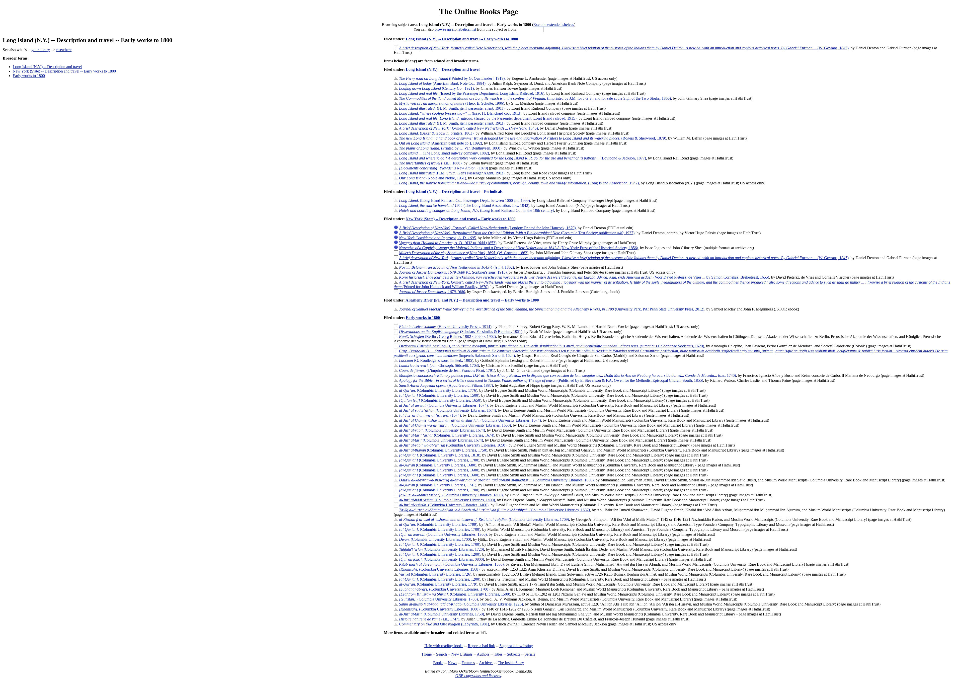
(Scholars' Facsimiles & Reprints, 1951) (460, 331)
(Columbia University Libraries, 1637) (494, 510)
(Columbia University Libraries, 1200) (439, 554)
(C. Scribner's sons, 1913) (453, 272)
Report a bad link (481, 646)
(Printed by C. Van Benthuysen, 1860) (450, 148)
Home (427, 654)
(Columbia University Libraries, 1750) (443, 450)
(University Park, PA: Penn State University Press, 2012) (551, 309)
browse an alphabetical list (455, 29)
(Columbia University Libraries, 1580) (451, 564)
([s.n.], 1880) (430, 163)
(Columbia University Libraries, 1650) (440, 400)
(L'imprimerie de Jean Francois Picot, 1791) (447, 370)
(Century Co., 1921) (436, 88)
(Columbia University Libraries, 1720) (441, 549)
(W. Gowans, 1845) (624, 48)
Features (468, 663)
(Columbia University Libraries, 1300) (443, 534)
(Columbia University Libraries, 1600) (439, 470)
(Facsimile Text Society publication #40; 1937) (517, 233)
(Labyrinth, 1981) (444, 624)
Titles (498, 654)
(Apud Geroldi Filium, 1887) (446, 385)
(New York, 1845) (468, 128)
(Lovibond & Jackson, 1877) (522, 158)
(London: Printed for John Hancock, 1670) (487, 228)
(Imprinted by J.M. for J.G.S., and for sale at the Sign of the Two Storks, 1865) (535, 98)
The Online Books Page (478, 11)
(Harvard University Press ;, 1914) (445, 326)
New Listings (462, 654)
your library (40, 50)
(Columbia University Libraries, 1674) (443, 405)
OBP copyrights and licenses (478, 676)
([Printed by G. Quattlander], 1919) (452, 78)
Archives (486, 663)
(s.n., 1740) (567, 375)
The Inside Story (511, 663)
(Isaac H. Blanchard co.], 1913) (460, 113)
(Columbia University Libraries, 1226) (461, 604)
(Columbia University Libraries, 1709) (484, 519)
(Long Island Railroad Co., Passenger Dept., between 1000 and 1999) (464, 200)
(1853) (447, 243)
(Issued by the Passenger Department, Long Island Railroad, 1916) (471, 93)
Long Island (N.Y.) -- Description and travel (47, 67)
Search (441, 654)
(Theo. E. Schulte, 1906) (451, 103)
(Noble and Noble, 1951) (432, 178)
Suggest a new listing (516, 646)
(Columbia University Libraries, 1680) (437, 465)
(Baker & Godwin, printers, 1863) (436, 133)
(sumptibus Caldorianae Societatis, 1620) (551, 346)
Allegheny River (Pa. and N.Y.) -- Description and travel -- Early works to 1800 (472, 300)
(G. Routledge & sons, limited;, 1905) (436, 360)
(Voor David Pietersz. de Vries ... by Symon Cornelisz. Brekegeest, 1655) (584, 277)
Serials (530, 654)
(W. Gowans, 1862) (463, 253)
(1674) (430, 415)
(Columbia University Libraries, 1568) (439, 569)
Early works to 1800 (29, 76)
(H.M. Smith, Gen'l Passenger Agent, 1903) (451, 173)
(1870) (443, 168)
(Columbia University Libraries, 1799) (438, 524)
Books (438, 663)
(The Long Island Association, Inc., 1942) (464, 205)
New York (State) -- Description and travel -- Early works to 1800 (64, 71)
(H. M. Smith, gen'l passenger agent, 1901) (451, 108)
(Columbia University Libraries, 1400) (451, 495)
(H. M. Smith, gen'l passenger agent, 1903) (451, 123)
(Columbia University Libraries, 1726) (435, 574)
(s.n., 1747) (429, 619)
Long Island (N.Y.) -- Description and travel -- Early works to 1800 (462, 39)
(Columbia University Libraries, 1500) (439, 395)
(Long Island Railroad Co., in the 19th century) (476, 210)
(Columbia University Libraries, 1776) (438, 390)
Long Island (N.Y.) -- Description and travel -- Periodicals (454, 191)
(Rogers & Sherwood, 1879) (532, 138)
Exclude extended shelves (553, 24)
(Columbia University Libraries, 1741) (437, 485)
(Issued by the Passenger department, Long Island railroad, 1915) (487, 118)
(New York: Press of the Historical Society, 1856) (518, 248)
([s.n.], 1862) (456, 267)
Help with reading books (443, 646)
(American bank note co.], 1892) (440, 143)
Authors (483, 654)
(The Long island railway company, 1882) (444, 153)
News (452, 663)
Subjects (513, 654)
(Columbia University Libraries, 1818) (439, 455)
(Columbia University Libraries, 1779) (438, 584)
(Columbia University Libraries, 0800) (441, 559)
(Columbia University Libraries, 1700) (439, 460)
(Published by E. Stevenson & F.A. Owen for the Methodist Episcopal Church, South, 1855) (551, 380)
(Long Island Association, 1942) (519, 183)
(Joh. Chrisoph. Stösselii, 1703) (439, 365)
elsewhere (64, 50)
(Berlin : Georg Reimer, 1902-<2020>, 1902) (447, 336)
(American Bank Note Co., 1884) (442, 83)
